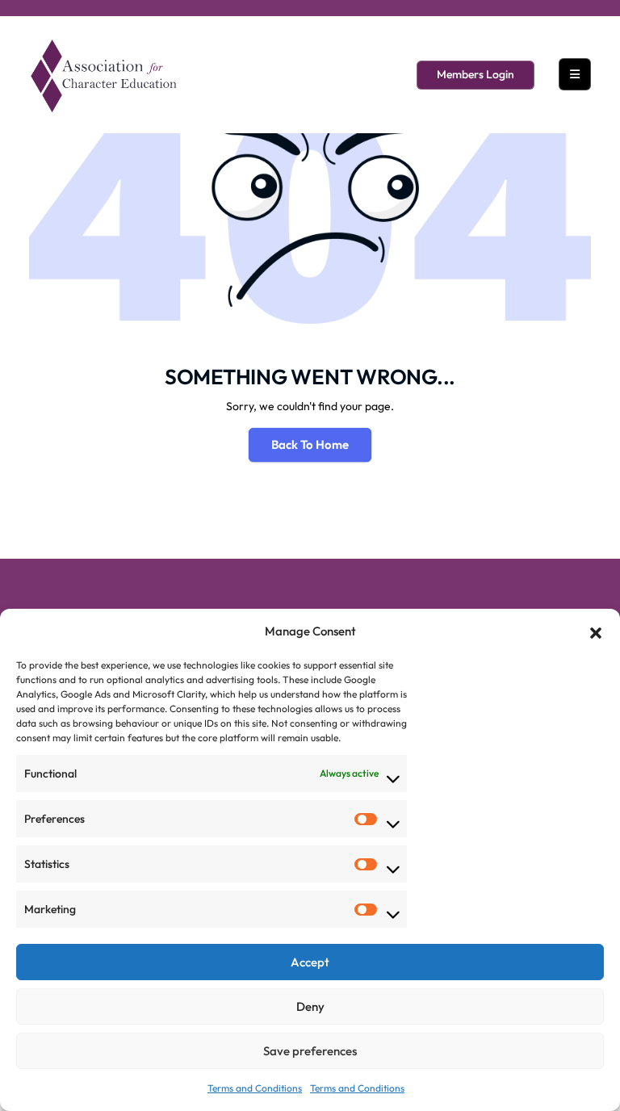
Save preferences (310, 1051)
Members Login (475, 74)
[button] (596, 631)
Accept (310, 962)
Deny (310, 1006)
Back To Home (310, 444)
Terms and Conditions (254, 1088)
